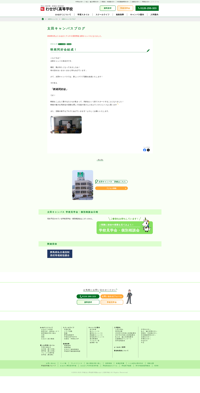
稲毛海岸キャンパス (97, 337)
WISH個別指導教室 (143, 365)
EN (153, 1)
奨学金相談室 (120, 340)
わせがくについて (63, 15)
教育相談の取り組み (48, 333)
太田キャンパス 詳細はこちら (112, 182)
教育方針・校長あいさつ (50, 331)
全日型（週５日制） (48, 349)
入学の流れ (119, 329)
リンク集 (63, 363)
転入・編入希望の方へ (92, 1)
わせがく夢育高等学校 (68, 365)
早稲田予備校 (126, 365)
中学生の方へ (80, 1)
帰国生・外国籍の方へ (108, 1)
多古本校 (93, 329)
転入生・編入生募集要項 (124, 337)
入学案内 (154, 15)
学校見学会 (125, 8)
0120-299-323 (148, 8)
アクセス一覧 (95, 340)
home (43, 19)
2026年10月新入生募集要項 (125, 333)
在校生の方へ (136, 1)
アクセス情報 (111, 188)
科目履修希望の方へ (123, 1)
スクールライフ (103, 15)
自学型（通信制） (47, 354)
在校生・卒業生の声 (71, 339)
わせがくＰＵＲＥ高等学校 (69, 36)
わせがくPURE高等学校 (89, 365)
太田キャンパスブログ (69, 19)
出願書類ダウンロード (123, 339)
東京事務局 (94, 339)
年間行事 (67, 329)
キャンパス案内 (137, 15)
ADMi (156, 365)
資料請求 (108, 8)
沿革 (43, 335)
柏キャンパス (95, 331)
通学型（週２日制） (48, 351)
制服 (66, 333)
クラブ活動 (68, 331)
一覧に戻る (100, 159)
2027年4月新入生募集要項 (125, 335)
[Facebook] (144, 150)
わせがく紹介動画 (47, 339)
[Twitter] (148, 150)
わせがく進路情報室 (71, 349)
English (144, 340)
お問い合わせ (51, 363)
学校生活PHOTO (70, 337)
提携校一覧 (94, 342)
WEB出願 (118, 331)
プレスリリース (76, 363)
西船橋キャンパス (96, 335)
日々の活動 (62, 44)
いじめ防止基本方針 (136, 363)
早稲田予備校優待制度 (72, 351)
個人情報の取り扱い (93, 363)
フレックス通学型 (47, 353)
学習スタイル (83, 15)
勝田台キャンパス (96, 333)
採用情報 (108, 363)
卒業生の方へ (146, 1)
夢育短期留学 (69, 335)
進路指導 (120, 15)
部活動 (69, 44)
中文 (157, 1)
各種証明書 (120, 363)
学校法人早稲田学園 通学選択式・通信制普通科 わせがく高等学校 (57, 8)
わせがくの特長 (47, 329)
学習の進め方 (46, 347)
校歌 (43, 337)
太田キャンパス (53, 19)
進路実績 (67, 347)
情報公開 (151, 363)
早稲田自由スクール (110, 365)
